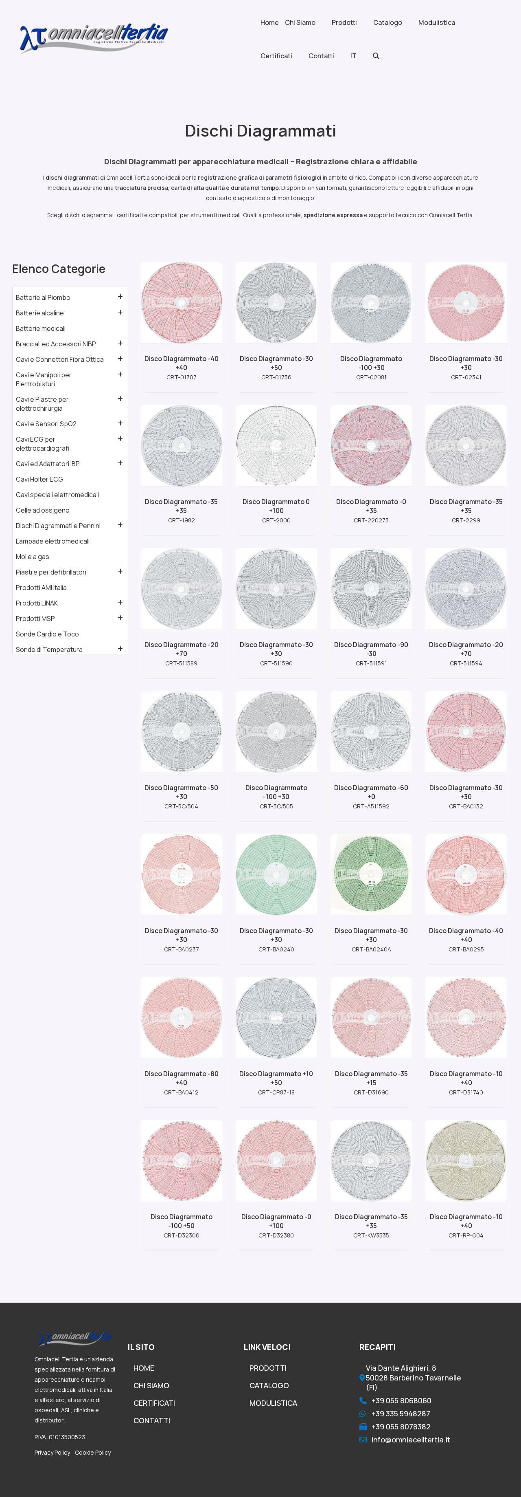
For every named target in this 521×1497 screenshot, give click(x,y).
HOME (144, 1368)
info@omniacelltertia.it (411, 1439)
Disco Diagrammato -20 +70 (181, 649)
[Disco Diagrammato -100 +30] (371, 302)
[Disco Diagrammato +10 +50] (276, 1018)
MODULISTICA (273, 1403)
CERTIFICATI (154, 1403)
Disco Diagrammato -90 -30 (371, 649)
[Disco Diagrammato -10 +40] (466, 1018)
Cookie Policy (93, 1452)
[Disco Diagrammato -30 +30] (466, 302)
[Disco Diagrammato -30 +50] (276, 302)
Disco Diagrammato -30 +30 (466, 363)
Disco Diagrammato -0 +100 (276, 1221)
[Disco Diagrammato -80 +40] (181, 1018)
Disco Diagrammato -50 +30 (181, 792)
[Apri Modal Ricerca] (384, 55)
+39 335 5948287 (401, 1413)
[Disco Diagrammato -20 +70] (181, 589)
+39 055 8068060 (401, 1400)
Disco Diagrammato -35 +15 (371, 1078)
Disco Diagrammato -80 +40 (181, 1078)
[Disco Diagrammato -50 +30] (181, 732)
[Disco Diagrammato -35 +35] (181, 446)
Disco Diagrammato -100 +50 (181, 1221)
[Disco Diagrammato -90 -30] (371, 589)
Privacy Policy (52, 1452)
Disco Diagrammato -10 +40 (466, 1078)
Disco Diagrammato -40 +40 (181, 363)
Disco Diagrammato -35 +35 (181, 506)
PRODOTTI (268, 1368)
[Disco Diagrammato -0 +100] (276, 1161)
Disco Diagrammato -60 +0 (371, 792)
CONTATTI (152, 1420)
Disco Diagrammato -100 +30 (371, 363)
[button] (120, 297)
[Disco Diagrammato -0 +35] (371, 446)
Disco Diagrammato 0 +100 (276, 506)
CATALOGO (269, 1385)
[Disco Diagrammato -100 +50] (181, 1161)
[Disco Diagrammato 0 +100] (276, 446)
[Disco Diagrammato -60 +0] (371, 732)
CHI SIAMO (151, 1385)
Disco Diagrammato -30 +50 (276, 363)
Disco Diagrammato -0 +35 (371, 506)
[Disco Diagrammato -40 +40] (181, 302)
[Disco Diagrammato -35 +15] (371, 1018)
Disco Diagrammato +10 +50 (276, 1078)
